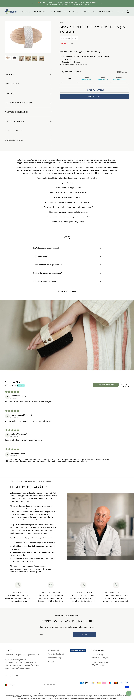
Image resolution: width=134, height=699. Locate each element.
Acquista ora (94, 97)
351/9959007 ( (18, 662)
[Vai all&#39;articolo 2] (15, 58)
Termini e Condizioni (56, 654)
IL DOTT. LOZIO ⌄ (71, 11)
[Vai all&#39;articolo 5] (35, 59)
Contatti (51, 661)
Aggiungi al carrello (94, 90)
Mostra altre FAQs (67, 291)
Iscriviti (84, 634)
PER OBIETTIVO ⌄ (40, 11)
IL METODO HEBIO (88, 11)
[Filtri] (122, 385)
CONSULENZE (56, 11)
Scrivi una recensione (106, 385)
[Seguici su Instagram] (11, 675)
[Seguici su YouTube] (17, 675)
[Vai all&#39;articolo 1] (8, 58)
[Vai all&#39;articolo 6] (41, 59)
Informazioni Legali (55, 658)
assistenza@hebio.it (18, 660)
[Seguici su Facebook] (6, 675)
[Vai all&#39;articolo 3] (21, 59)
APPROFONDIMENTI (106, 11)
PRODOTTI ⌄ (25, 11)
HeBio (62, 22)
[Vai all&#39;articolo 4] (28, 59)
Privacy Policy (53, 650)
